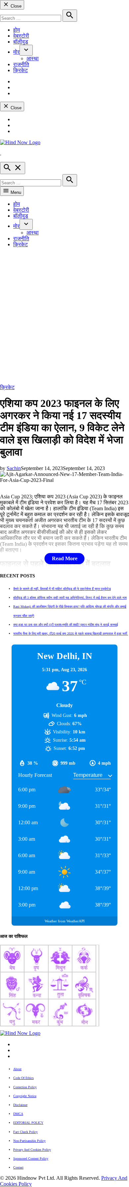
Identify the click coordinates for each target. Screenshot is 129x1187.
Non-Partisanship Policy (29, 1141)
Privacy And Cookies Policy (32, 1149)
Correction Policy (25, 1087)
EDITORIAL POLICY (28, 1122)
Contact (18, 1167)
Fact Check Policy (25, 1132)
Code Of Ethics (23, 1078)
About (17, 1069)
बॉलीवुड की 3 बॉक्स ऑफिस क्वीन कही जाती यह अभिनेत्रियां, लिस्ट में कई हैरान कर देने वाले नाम (70, 597)
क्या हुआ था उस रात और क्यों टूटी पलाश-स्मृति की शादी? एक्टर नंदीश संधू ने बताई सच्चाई (65, 624)
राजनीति (21, 64)
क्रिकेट (20, 70)
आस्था (32, 58)
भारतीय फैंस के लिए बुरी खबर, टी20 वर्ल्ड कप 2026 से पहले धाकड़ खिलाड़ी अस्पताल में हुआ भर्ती (70, 633)
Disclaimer (20, 1105)
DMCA (18, 1114)
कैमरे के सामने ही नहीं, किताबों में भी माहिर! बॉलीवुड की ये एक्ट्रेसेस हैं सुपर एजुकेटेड (62, 589)
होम (16, 30)
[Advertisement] (64, 317)
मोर (16, 52)
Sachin (14, 468)
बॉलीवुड (20, 41)
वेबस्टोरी (21, 36)
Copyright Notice (24, 1096)
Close (15, 6)
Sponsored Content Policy (30, 1158)
